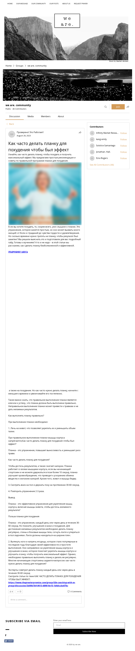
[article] (45, 367)
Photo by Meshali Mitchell (119, 61)
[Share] (80, 132)
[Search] (105, 106)
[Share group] (127, 106)
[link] (14, 116)
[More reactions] (19, 591)
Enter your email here (62, 620)
